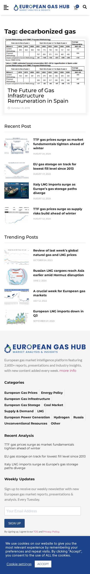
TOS (35, 531)
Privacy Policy (51, 531)
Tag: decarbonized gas (40, 31)
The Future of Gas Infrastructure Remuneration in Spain (38, 95)
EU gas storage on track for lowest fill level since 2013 (54, 166)
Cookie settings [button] (19, 564)
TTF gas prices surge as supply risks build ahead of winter (57, 211)
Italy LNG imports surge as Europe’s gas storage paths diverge (55, 188)
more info (67, 371)
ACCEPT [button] (43, 564)
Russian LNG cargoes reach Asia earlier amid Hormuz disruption (58, 273)
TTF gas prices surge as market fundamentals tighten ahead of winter (58, 144)
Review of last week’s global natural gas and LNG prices (55, 252)
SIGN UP (14, 523)
